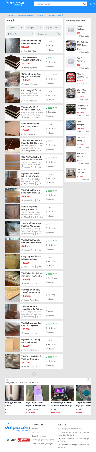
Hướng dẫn (36, 432)
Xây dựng (39, 15)
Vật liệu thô (50, 15)
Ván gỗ (60, 15)
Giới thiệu (35, 428)
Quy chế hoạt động (39, 436)
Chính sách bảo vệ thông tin (42, 443)
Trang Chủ (10, 15)
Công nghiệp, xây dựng (25, 15)
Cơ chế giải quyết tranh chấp (43, 439)
